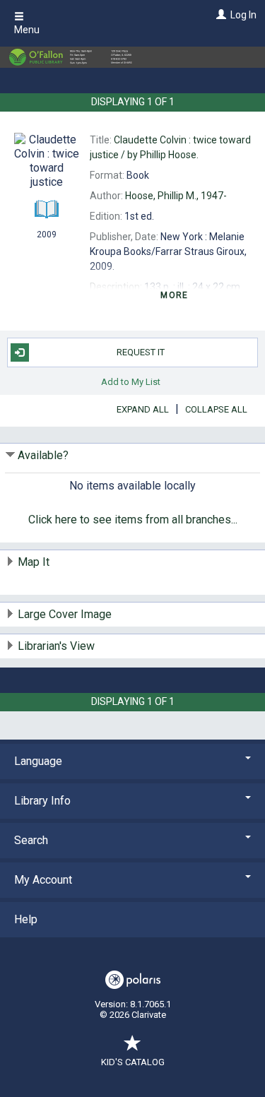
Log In (243, 14)
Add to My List (130, 381)
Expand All (143, 409)
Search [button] (31, 840)
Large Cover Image (65, 614)
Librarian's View (56, 646)
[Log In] (219, 14)
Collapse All (216, 409)
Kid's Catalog (133, 1062)
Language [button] (38, 761)
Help (25, 919)
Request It (141, 352)
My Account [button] (43, 880)
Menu (27, 29)
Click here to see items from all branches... (132, 519)
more (174, 295)
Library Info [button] (42, 800)
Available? (43, 455)
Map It (33, 562)
